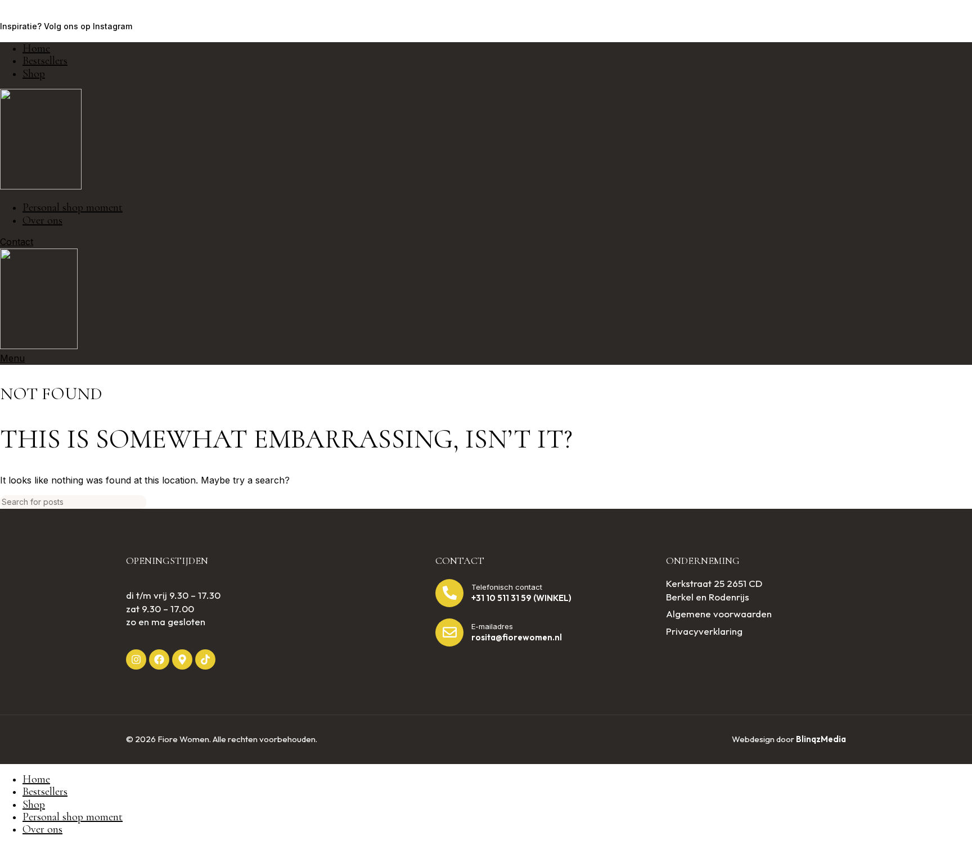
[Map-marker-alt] (182, 659)
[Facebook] (159, 659)
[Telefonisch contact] (449, 593)
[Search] (959, 502)
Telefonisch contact (506, 586)
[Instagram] (136, 659)
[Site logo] (41, 186)
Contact (16, 241)
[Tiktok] (205, 659)
